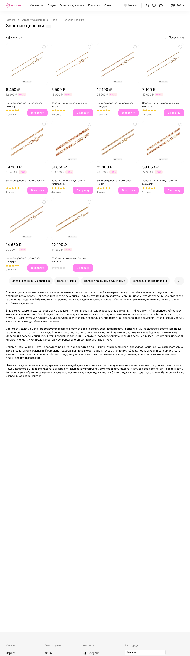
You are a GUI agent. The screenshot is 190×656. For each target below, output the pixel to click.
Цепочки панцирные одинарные (104, 280)
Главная (10, 19)
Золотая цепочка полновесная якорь (70, 104)
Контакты (94, 5)
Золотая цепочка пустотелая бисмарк (160, 182)
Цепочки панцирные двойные (31, 280)
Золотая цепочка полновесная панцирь (115, 104)
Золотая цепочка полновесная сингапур (24, 104)
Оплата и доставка (72, 5)
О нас (108, 5)
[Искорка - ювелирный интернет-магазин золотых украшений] (13, 5)
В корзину (37, 112)
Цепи (54, 19)
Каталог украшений (33, 19)
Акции (52, 5)
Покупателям (52, 645)
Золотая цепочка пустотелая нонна (114, 182)
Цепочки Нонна (67, 280)
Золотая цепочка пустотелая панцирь (23, 260)
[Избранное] (154, 5)
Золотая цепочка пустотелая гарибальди (69, 182)
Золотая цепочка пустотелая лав (25, 180)
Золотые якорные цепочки (149, 280)
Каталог (11, 645)
